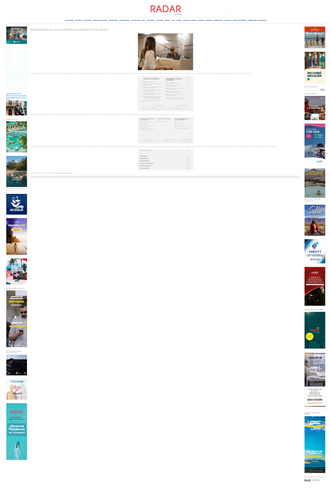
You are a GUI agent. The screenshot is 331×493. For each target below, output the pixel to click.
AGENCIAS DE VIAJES (100, 20)
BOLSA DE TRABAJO (239, 20)
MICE (143, 20)
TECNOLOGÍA (135, 20)
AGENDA (201, 20)
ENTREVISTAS (218, 20)
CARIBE (179, 20)
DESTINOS (78, 20)
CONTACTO (228, 20)
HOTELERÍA (87, 20)
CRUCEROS (160, 20)
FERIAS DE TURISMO (190, 20)
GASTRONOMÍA (124, 20)
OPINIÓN (209, 20)
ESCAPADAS (151, 20)
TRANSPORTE (113, 20)
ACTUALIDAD (69, 20)
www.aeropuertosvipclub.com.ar (63, 173)
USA (173, 20)
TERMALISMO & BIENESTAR (257, 20)
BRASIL (167, 20)
